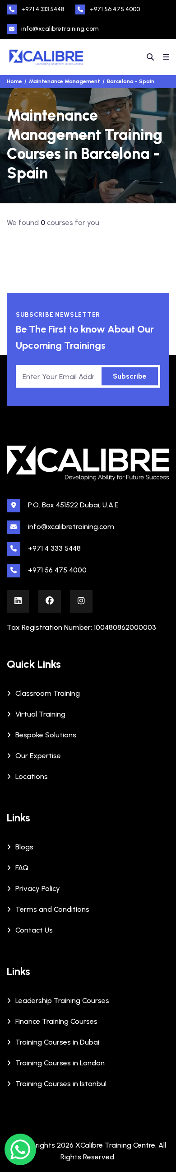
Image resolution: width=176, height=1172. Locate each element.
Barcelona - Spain (130, 81)
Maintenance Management (64, 81)
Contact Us (34, 930)
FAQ (21, 867)
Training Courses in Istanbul (61, 1083)
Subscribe (130, 376)
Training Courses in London (60, 1063)
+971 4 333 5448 (43, 9)
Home (14, 81)
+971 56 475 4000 (115, 9)
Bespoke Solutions (45, 735)
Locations (31, 776)
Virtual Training (40, 714)
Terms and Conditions (52, 909)
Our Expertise (38, 755)
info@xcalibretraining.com (60, 29)
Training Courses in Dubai (57, 1042)
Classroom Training (47, 693)
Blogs (24, 847)
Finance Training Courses (56, 1021)
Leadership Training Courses (62, 1000)
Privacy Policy (37, 888)
